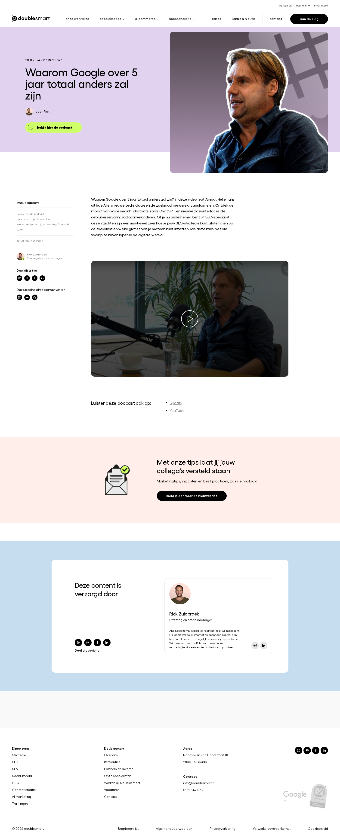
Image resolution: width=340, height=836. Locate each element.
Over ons (111, 755)
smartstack (321, 5)
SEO (15, 762)
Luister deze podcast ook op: (34, 219)
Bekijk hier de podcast (54, 127)
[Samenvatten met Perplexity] (34, 297)
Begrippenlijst (128, 828)
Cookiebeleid (318, 828)
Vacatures (111, 789)
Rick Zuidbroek (37, 254)
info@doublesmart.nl (199, 783)
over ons (301, 5)
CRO (15, 782)
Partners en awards (118, 769)
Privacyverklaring (222, 828)
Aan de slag (309, 19)
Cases (216, 18)
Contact (275, 18)
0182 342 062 (193, 790)
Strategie (19, 755)
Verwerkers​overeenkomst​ (272, 828)
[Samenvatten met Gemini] (27, 297)
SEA (15, 769)
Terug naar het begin (30, 240)
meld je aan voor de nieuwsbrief (191, 495)
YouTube (177, 410)
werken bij (285, 5)
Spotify (176, 403)
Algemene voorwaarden (174, 828)
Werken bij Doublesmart (122, 782)
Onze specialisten (117, 775)
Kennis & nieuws (244, 18)
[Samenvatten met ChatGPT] (19, 297)
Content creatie (24, 789)
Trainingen (20, 803)
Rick (46, 111)
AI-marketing (21, 796)
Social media (22, 775)
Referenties (112, 762)
